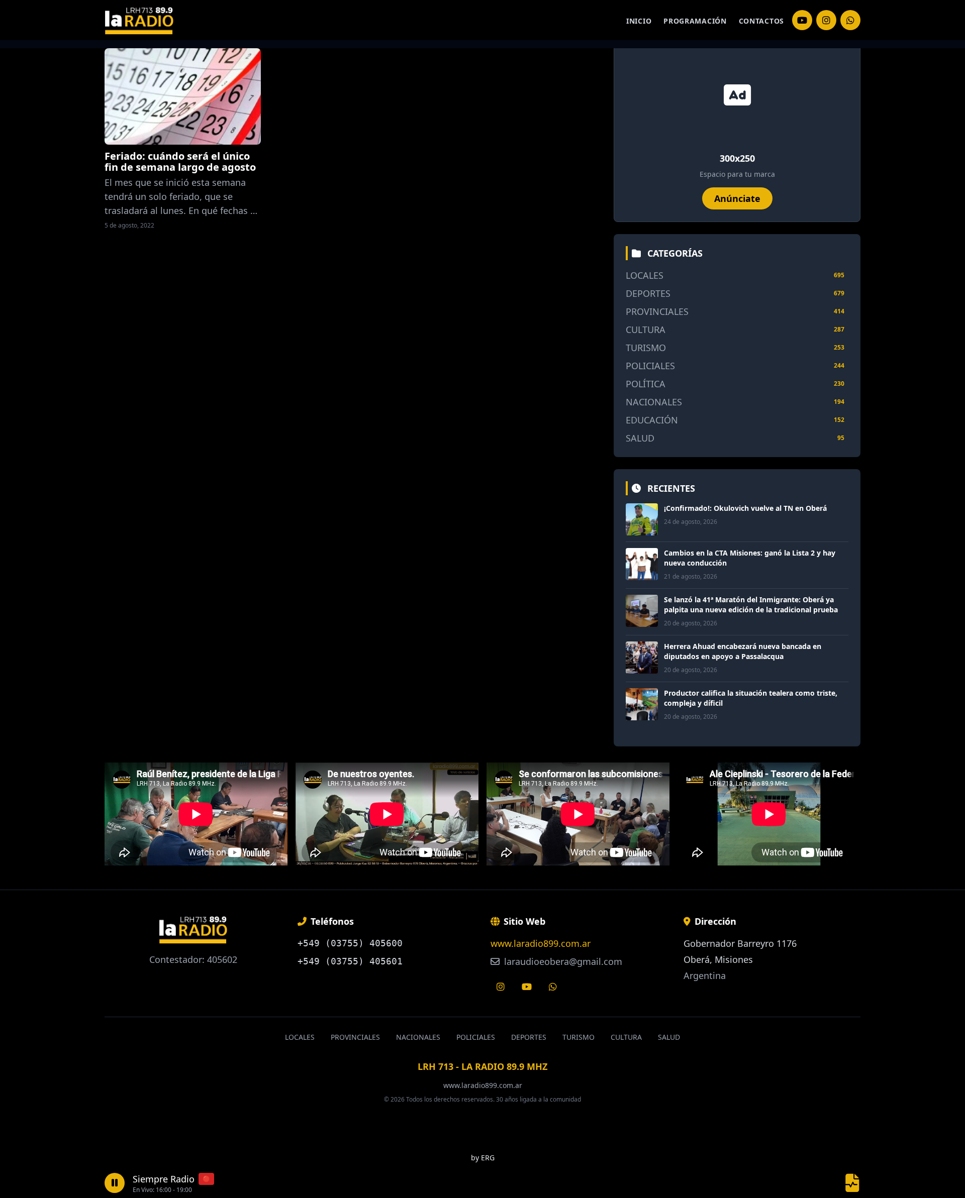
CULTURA (645, 329)
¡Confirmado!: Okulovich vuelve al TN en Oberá (745, 508)
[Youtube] (527, 986)
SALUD (640, 438)
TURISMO (646, 348)
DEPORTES (648, 293)
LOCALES (644, 275)
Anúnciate (737, 198)
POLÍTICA (645, 384)
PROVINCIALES (657, 311)
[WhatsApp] (850, 20)
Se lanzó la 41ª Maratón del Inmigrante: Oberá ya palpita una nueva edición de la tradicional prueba (751, 604)
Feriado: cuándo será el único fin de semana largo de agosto (180, 161)
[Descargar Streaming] (852, 1183)
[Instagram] (802, 20)
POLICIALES (650, 366)
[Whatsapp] (553, 986)
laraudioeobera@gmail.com (562, 961)
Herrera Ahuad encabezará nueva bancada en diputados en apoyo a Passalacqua (742, 651)
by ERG (483, 1157)
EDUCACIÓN (652, 420)
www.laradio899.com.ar (541, 943)
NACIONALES (654, 402)
